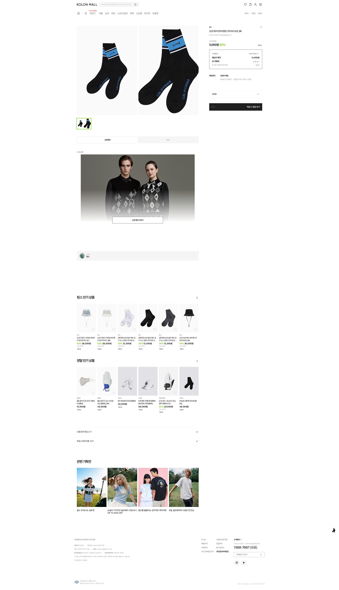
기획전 (253, 13)
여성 (113, 13)
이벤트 (260, 13)
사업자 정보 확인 (222, 540)
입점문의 (219, 544)
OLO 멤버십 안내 (207, 551)
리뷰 (167, 140)
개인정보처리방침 (222, 551)
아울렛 (155, 13)
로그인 (203, 540)
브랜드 (246, 13)
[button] (93, 329)
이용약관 (204, 547)
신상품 (139, 13)
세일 (101, 13)
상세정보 (107, 140)
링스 (210, 27)
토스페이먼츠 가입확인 (80, 560)
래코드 (93, 13)
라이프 (147, 13)
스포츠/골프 (122, 13)
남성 (107, 13)
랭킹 (132, 13)
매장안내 (204, 544)
